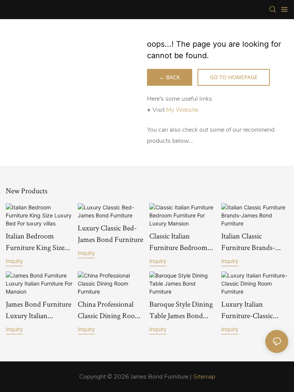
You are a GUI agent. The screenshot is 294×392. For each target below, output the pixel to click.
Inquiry (14, 261)
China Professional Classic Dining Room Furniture (109, 310)
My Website (182, 110)
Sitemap (204, 376)
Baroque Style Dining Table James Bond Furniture (181, 310)
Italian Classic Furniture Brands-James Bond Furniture (254, 242)
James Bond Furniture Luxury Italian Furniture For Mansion (38, 310)
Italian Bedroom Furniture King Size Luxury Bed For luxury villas (35, 242)
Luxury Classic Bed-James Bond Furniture (110, 233)
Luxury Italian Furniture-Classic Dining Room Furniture (247, 310)
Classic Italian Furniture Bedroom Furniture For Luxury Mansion (181, 242)
